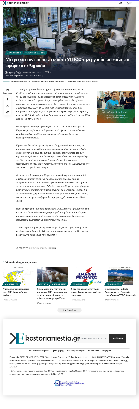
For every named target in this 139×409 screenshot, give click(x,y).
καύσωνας (33, 248)
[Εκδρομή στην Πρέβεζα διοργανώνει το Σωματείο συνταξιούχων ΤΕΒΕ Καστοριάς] (120, 276)
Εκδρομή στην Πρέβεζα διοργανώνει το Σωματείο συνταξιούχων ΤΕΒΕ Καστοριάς (120, 292)
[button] (116, 2)
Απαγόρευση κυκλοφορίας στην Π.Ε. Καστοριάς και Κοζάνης (16, 292)
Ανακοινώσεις (14, 53)
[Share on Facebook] (7, 99)
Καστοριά (43, 284)
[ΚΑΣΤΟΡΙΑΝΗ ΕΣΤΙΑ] (16, 3)
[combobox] (91, 338)
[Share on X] (7, 105)
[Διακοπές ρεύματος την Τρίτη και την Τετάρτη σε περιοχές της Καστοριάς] (86, 276)
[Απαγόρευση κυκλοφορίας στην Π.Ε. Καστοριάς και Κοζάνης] (18, 276)
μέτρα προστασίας (48, 248)
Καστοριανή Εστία (13, 72)
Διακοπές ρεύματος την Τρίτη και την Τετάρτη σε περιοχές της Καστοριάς (86, 292)
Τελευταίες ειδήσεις (35, 53)
